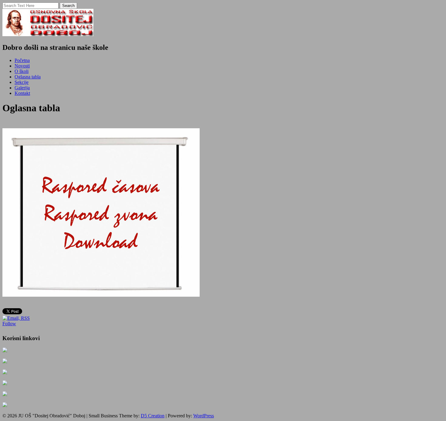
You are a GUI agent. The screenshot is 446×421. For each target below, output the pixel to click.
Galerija (22, 87)
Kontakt (22, 93)
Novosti (22, 65)
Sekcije (22, 82)
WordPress (203, 415)
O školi (22, 71)
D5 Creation (152, 415)
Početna (22, 60)
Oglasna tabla (28, 76)
